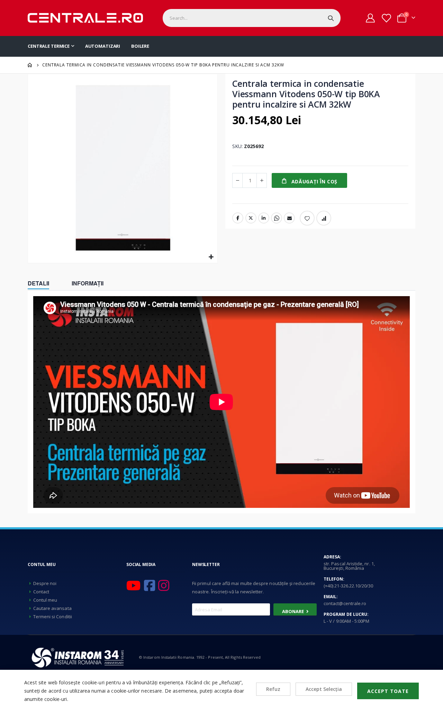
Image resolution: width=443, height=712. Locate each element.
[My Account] (370, 17)
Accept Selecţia (324, 689)
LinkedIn (263, 217)
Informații (87, 283)
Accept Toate (388, 691)
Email (289, 217)
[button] (211, 257)
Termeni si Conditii (52, 616)
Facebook (237, 217)
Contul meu (45, 600)
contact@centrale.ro (345, 603)
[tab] (44, 284)
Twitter (250, 217)
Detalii (38, 283)
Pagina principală (30, 65)
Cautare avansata (52, 608)
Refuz (273, 689)
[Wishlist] (386, 18)
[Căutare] (331, 18)
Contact (41, 591)
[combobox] (252, 18)
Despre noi (45, 583)
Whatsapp (276, 217)
